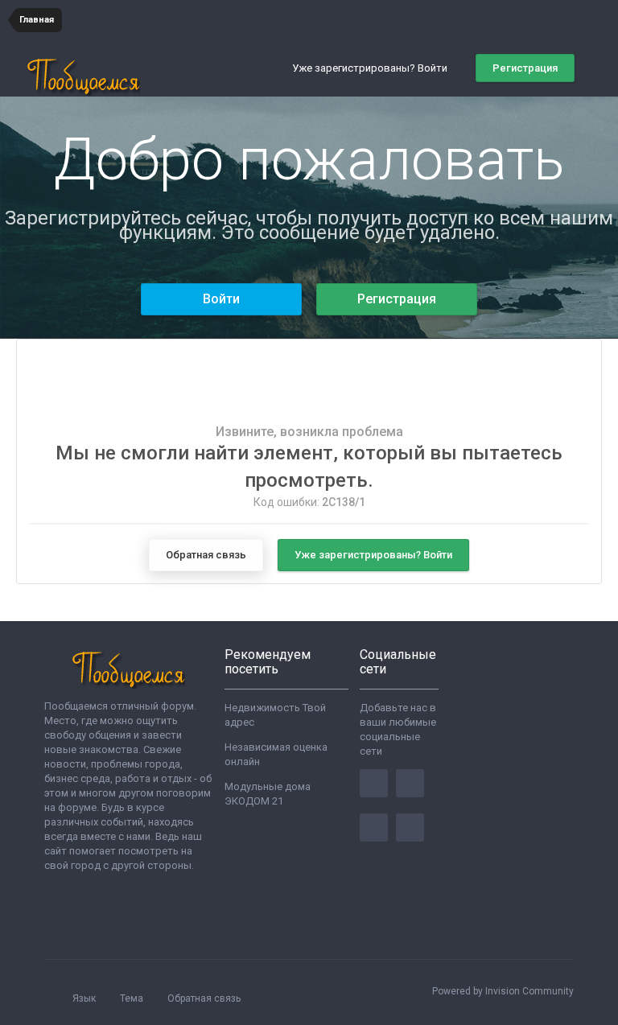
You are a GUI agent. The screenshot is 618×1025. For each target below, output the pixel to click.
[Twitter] (410, 783)
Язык (85, 998)
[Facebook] (374, 783)
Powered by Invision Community (503, 991)
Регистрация (525, 68)
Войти (221, 299)
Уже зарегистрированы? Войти (372, 68)
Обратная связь (206, 555)
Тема (133, 998)
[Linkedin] (374, 827)
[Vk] (410, 827)
